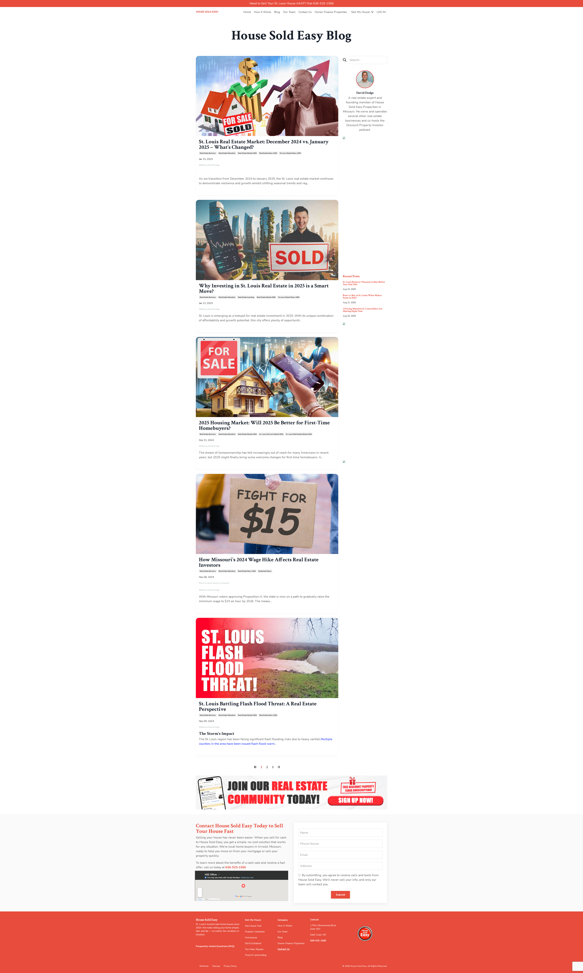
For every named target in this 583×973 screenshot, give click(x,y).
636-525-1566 (235, 867)
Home (247, 12)
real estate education (227, 153)
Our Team (289, 12)
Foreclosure (251, 937)
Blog (277, 12)
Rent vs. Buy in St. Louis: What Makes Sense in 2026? (362, 296)
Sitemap (216, 966)
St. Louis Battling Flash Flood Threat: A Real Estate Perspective (258, 706)
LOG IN (381, 12)
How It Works (262, 12)
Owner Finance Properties (331, 12)
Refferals (204, 966)
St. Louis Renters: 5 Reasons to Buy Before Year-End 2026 (364, 283)
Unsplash (225, 583)
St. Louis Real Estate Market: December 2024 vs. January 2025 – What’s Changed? (264, 144)
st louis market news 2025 (290, 153)
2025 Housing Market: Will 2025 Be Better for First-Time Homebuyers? (264, 425)
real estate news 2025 (268, 153)
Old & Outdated (253, 943)
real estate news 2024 (247, 571)
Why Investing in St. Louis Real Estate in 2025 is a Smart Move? (264, 288)
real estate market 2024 (247, 434)
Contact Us (305, 12)
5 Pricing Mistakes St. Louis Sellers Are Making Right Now (362, 310)
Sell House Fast (253, 925)
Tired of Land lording (255, 955)
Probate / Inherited (254, 931)
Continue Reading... (209, 189)
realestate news (264, 571)
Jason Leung (212, 583)
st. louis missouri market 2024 (271, 434)
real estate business (208, 153)
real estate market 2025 (247, 153)
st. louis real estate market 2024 (299, 434)
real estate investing (246, 297)
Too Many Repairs (254, 949)
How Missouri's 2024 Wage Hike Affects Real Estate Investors (259, 562)
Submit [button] (340, 895)
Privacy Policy (230, 966)
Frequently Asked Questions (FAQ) (215, 946)
